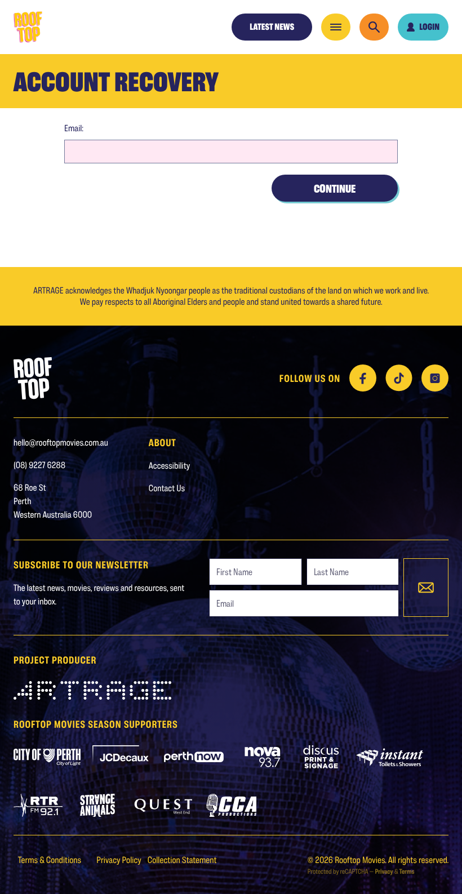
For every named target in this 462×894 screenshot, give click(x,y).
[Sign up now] (425, 587)
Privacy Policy (119, 860)
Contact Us (167, 488)
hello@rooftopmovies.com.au (61, 442)
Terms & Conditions (50, 860)
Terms (407, 871)
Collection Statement (182, 860)
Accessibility (169, 465)
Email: (73, 128)
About (162, 442)
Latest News (272, 26)
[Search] (374, 27)
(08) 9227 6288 (39, 465)
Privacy (384, 871)
